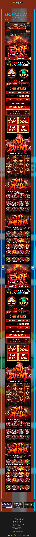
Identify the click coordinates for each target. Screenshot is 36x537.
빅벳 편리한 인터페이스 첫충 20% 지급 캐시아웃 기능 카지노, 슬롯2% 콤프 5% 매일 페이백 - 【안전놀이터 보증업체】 (18, 509)
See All (34, 500)
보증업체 (6, 493)
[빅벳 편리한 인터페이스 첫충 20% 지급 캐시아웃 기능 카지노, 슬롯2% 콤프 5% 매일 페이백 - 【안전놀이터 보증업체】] (18, 505)
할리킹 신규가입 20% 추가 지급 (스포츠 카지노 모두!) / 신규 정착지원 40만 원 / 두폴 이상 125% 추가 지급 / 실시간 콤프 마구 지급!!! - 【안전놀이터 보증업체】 (6, 509)
